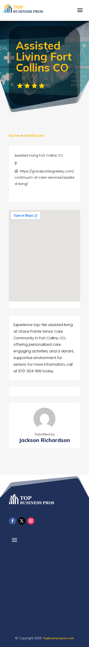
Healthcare (34, 135)
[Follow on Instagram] (30, 521)
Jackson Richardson (44, 440)
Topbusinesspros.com (58, 638)
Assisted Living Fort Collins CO (39, 155)
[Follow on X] (21, 521)
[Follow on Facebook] (12, 521)
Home (14, 135)
